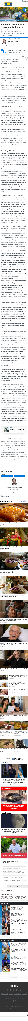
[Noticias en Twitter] (13, 990)
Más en (8, 759)
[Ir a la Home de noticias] (14, 986)
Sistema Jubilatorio (19, 476)
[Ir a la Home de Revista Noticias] (8, 4)
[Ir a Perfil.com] (25, 1)
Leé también (14, 427)
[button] (25, 57)
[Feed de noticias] (16, 990)
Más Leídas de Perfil (7, 941)
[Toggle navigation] (2, 4)
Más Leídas (4, 903)
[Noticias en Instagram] (8, 990)
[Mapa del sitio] (20, 990)
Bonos (11, 476)
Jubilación (4, 476)
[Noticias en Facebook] (10, 990)
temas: (3, 474)
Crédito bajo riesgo (17, 430)
